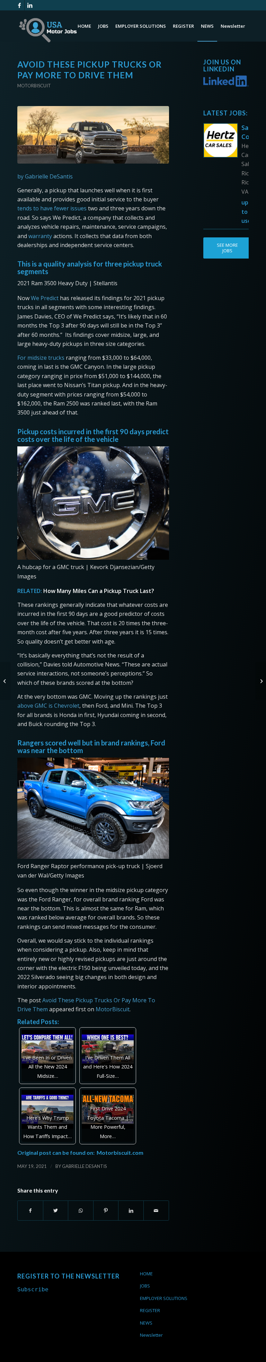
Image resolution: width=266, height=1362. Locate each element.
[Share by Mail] (156, 1210)
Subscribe (32, 1289)
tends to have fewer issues (52, 208)
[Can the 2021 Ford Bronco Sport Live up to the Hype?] (5, 681)
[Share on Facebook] (30, 1210)
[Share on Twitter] (55, 1210)
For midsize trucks (41, 357)
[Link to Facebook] (19, 5)
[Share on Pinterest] (106, 1210)
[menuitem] (84, 26)
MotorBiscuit (113, 1009)
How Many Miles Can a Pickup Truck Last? (98, 591)
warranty (40, 236)
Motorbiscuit (34, 85)
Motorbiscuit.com (120, 1152)
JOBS (145, 1286)
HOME (146, 1274)
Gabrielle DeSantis (84, 1166)
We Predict (45, 298)
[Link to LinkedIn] (30, 5)
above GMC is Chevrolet (48, 705)
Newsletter (151, 1335)
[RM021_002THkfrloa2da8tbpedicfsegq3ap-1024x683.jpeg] (93, 135)
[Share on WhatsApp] (80, 1210)
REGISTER (150, 1310)
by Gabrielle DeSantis (45, 176)
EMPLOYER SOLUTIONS (163, 1298)
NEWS (146, 1323)
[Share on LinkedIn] (130, 1210)
